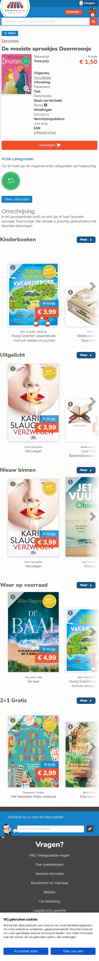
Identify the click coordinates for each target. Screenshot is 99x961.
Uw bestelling (49, 901)
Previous (4, 296)
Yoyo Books (42, 77)
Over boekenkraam (49, 864)
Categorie (72, 12)
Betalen (49, 892)
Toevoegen (47, 145)
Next (92, 296)
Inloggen (89, 3)
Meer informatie (17, 199)
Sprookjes (10, 41)
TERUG (11, 33)
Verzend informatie (49, 874)
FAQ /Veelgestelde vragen (49, 855)
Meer (83, 239)
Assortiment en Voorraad (49, 883)
